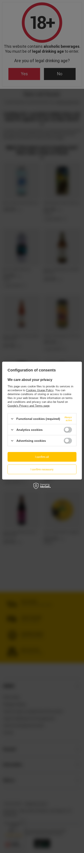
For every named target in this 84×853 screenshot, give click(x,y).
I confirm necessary (42, 469)
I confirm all (42, 456)
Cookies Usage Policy (39, 390)
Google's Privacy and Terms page (29, 405)
